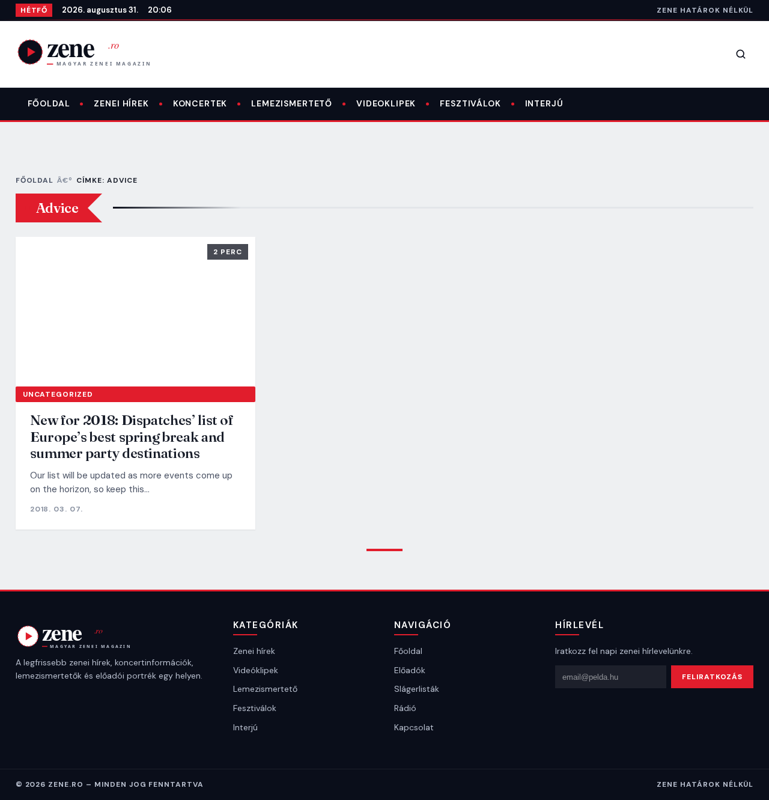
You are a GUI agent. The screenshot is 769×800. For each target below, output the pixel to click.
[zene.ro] (94, 51)
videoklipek (386, 103)
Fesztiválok (470, 103)
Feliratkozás (712, 677)
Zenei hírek (121, 103)
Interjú (544, 103)
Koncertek (200, 103)
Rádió (405, 708)
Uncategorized (58, 394)
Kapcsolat (414, 727)
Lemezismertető (291, 103)
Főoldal (49, 103)
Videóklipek (255, 670)
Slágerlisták (416, 688)
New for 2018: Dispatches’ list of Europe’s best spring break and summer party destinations (131, 436)
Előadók (409, 670)
